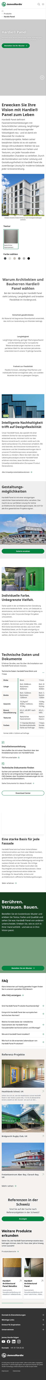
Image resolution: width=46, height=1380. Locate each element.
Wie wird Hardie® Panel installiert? (16, 1034)
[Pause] (42, 77)
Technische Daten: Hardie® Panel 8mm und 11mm (19, 672)
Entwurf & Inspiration (11, 1325)
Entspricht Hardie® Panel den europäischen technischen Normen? (19, 1013)
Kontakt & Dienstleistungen (14, 1315)
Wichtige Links (8, 1320)
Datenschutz (16, 1371)
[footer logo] (23, 1355)
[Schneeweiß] (10, 258)
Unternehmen (8, 1329)
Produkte (7, 14)
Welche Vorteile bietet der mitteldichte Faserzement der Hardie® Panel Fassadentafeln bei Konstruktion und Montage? (21, 1025)
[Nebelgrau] (24, 258)
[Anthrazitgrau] (5, 258)
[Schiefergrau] (19, 258)
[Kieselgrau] (14, 258)
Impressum (5, 1371)
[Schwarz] (28, 258)
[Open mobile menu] (43, 4)
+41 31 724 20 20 (17, 1348)
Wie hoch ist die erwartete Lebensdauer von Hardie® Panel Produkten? (19, 1042)
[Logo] (12, 4)
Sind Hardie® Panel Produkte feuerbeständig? (20, 1006)
